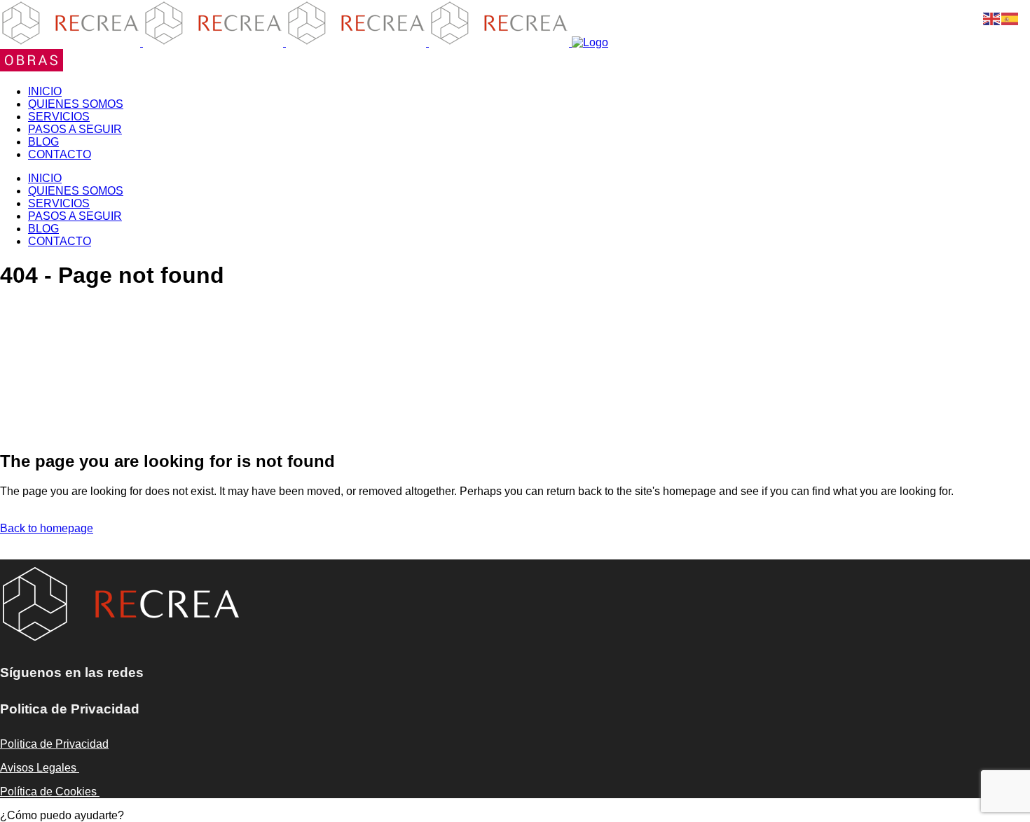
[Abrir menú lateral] (31, 68)
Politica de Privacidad (54, 744)
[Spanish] (1010, 18)
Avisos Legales (39, 768)
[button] (62, 815)
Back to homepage (46, 528)
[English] (992, 18)
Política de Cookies (49, 791)
